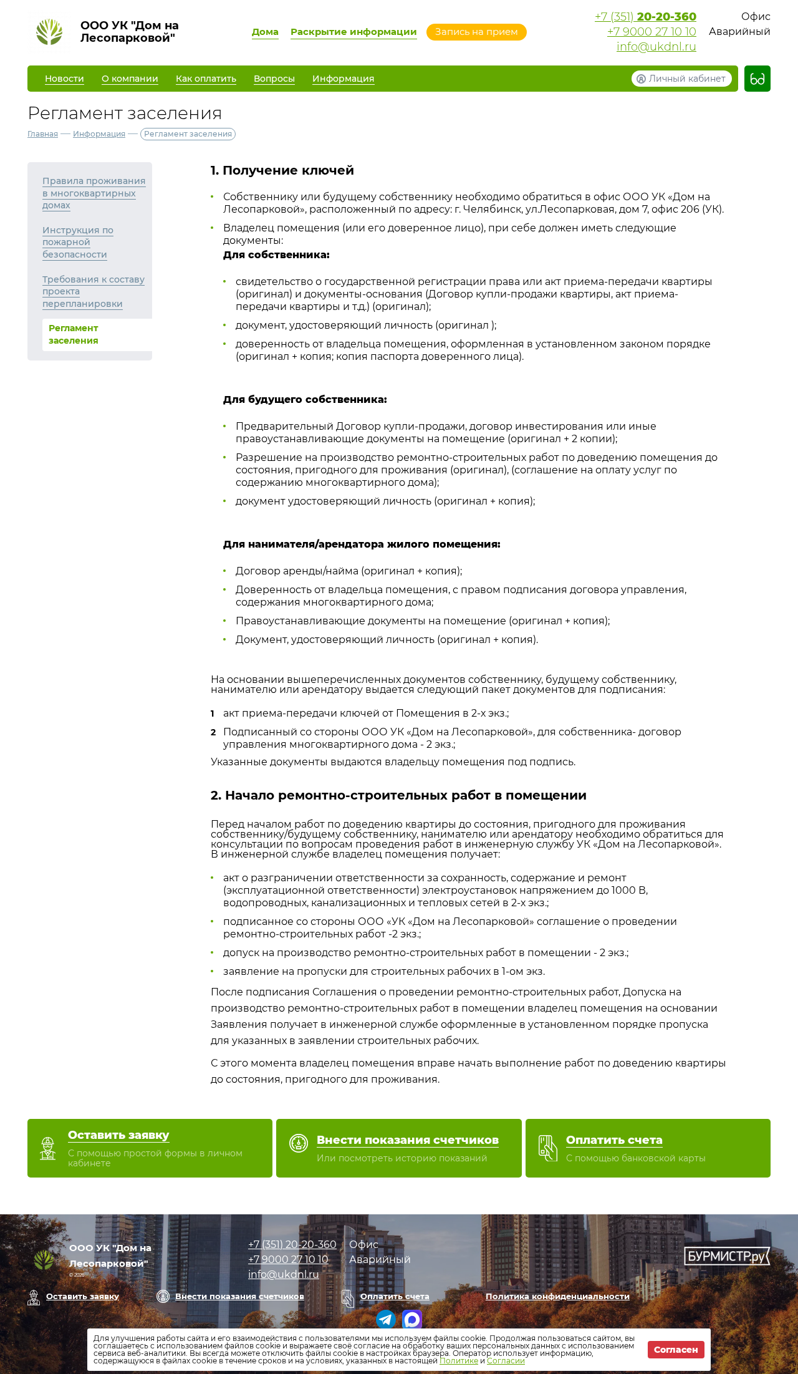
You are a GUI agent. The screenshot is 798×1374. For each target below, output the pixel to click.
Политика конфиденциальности (558, 1296)
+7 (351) (645, 17)
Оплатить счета (395, 1296)
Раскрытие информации (354, 31)
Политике (459, 1360)
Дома (265, 31)
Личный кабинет (687, 78)
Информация (99, 133)
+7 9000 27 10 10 (651, 32)
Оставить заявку (82, 1296)
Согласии (506, 1360)
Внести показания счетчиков (239, 1296)
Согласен (676, 1349)
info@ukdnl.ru (656, 47)
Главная (42, 133)
